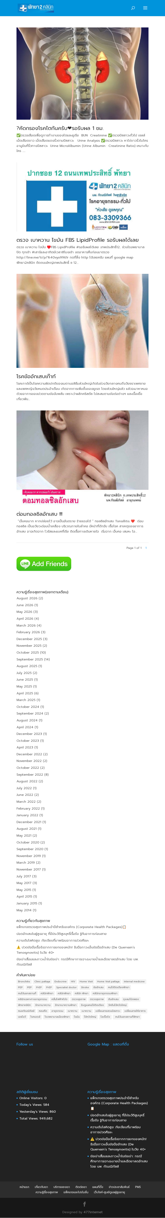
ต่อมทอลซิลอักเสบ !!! (39, 514)
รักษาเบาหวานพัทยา (65, 1005)
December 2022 (29, 754)
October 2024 (27, 706)
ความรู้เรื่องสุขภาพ (47, 1192)
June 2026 (24, 605)
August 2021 (26, 828)
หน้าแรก (24, 1187)
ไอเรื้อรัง (105, 1017)
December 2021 (28, 822)
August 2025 (26, 666)
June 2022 (24, 794)
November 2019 (28, 856)
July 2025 (24, 673)
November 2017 (28, 869)
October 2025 (27, 652)
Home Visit (86, 981)
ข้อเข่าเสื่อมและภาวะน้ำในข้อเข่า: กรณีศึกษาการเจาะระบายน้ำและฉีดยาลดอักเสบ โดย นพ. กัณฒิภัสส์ (119, 1161)
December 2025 (29, 639)
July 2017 (23, 876)
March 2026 (26, 625)
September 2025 (29, 659)
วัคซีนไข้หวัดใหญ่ (117, 1005)
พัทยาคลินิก (24, 1005)
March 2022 (26, 801)
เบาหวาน (72, 1011)
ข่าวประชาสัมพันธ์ (119, 1187)
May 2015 (23, 889)
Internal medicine (134, 981)
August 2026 (26, 598)
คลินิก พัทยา (81, 993)
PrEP (39, 987)
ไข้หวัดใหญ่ (90, 1017)
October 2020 (27, 842)
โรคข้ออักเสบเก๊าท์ (36, 376)
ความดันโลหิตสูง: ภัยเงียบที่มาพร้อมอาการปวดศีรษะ (52, 940)
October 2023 (27, 740)
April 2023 (24, 747)
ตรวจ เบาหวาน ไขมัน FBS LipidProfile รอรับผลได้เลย (77, 240)
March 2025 (25, 700)
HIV (73, 981)
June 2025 (24, 679)
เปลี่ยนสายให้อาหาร (135, 1011)
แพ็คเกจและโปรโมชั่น (76, 1192)
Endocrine (61, 981)
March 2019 (25, 862)
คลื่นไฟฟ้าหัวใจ (59, 999)
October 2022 (27, 767)
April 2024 (24, 727)
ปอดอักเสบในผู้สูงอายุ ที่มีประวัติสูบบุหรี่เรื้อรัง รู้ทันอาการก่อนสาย (61, 933)
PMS (138, 1187)
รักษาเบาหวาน (43, 1005)
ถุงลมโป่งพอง (131, 999)
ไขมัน (77, 1017)
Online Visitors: (31, 1098)
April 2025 (24, 693)
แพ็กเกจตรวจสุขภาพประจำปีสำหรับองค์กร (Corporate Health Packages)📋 (71, 927)
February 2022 (28, 808)
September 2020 (29, 849)
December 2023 (29, 733)
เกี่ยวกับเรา (41, 1187)
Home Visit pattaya (108, 981)
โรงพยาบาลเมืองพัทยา (57, 1017)
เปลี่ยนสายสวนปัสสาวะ (108, 1011)
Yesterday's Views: (34, 1111)
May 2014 (24, 910)
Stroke (85, 987)
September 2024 (29, 713)
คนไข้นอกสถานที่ (27, 993)
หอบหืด (43, 1011)
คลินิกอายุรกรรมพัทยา (105, 993)
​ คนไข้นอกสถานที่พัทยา (127, 1017)
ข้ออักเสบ (98, 987)
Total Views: (29, 1118)
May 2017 (23, 883)
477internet (93, 1212)
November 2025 (28, 645)
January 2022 (27, 815)
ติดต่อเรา (81, 1187)
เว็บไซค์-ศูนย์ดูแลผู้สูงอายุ (109, 1192)
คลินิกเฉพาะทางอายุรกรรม (32, 999)
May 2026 (24, 611)
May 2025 (24, 686)
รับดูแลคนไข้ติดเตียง (92, 1005)
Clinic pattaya (42, 981)
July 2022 (24, 788)
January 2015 (26, 903)
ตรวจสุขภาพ (79, 999)
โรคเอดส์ (35, 1017)
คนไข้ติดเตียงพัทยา (118, 987)
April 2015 (24, 896)
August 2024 (27, 720)
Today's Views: (31, 1104)
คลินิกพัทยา (47, 993)
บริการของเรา (62, 1187)
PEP (20, 987)
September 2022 (29, 774)
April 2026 (24, 618)
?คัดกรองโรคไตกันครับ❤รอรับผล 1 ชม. (60, 128)
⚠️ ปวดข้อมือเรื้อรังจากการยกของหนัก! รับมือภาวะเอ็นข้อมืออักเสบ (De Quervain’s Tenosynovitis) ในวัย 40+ (118, 1144)
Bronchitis (24, 981)
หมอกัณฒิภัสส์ (26, 1011)
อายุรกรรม (57, 1011)
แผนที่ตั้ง (97, 1187)
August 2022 (26, 781)
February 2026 (28, 632)
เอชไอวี (22, 1017)
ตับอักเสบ (113, 999)
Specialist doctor (66, 987)
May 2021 (23, 835)
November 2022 (29, 761)
